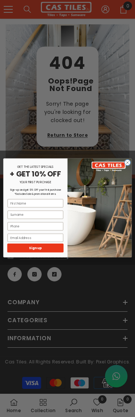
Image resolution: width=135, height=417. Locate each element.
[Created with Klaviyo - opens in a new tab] (67, 258)
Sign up (35, 247)
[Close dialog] (127, 162)
